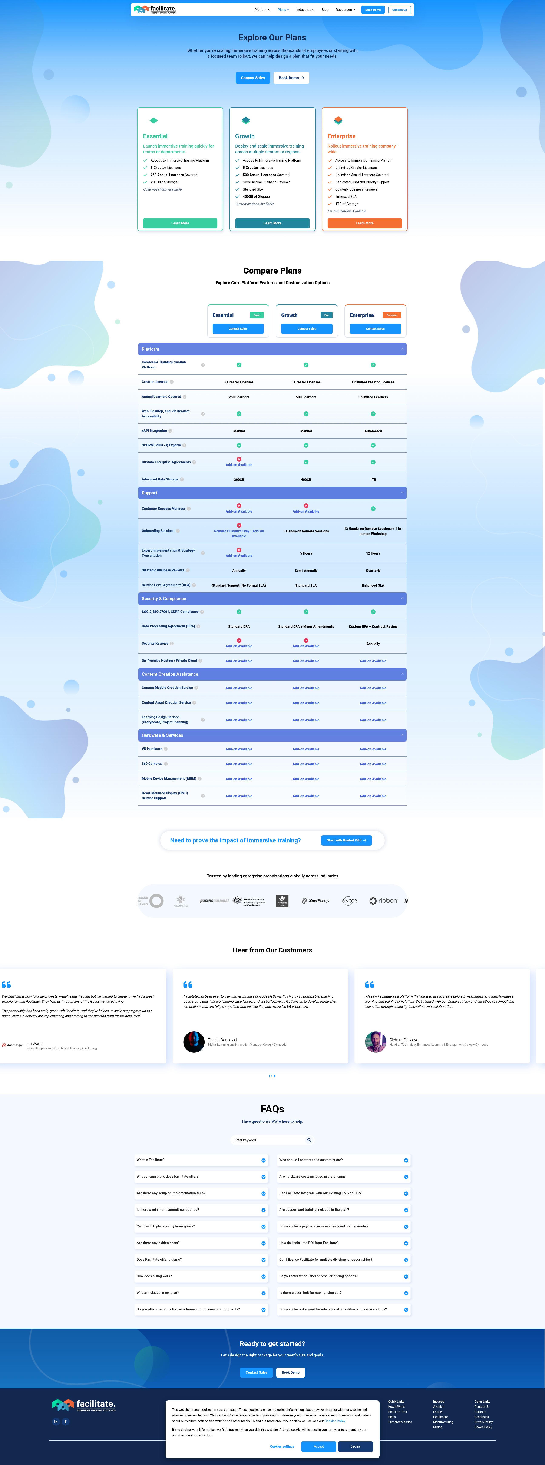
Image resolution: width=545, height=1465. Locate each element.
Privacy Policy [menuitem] (484, 1422)
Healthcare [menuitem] (440, 1417)
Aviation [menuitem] (438, 1406)
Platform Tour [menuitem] (397, 1411)
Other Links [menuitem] (482, 1401)
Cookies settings (282, 1446)
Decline (356, 1446)
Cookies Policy (335, 1421)
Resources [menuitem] (482, 1417)
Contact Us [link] (399, 9)
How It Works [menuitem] (397, 1406)
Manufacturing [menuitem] (443, 1422)
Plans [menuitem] (392, 1417)
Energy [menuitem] (438, 1411)
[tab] (270, 1076)
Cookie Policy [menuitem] (483, 1427)
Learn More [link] (180, 223)
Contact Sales (238, 328)
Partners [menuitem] (480, 1411)
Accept (319, 1446)
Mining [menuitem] (437, 1427)
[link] (155, 9)
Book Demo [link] (373, 9)
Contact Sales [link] (253, 78)
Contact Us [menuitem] (482, 1406)
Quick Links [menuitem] (396, 1401)
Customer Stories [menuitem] (400, 1422)
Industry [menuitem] (438, 1401)
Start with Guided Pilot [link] (344, 840)
